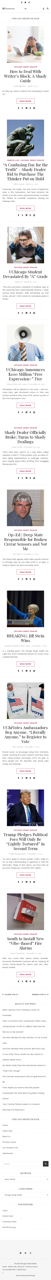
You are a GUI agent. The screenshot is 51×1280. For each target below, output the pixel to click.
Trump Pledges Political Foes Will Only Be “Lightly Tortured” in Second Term (25, 841)
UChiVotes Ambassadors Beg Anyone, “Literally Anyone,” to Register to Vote (25, 734)
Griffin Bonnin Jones (17, 854)
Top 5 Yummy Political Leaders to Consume (21, 1104)
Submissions (7, 1153)
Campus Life (13, 160)
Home (5, 1125)
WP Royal (31, 1275)
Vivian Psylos (11, 384)
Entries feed (7, 1216)
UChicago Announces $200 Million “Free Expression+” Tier (25, 374)
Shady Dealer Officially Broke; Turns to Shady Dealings (25, 437)
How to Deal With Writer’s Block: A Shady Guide (25, 76)
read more (25, 101)
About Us (6, 1136)
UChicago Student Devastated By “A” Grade (25, 274)
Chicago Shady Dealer (25, 67)
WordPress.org (9, 1227)
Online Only (7, 1131)
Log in (5, 1210)
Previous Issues (9, 1142)
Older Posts (11, 994)
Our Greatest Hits (10, 1147)
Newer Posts (39, 994)
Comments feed (9, 1221)
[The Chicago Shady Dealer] (10, 9)
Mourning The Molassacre (13, 1109)
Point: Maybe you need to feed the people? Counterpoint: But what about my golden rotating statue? (23, 1093)
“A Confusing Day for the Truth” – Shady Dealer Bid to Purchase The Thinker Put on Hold (25, 171)
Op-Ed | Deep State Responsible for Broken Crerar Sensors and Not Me (25, 541)
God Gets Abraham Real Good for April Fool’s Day (23, 1048)
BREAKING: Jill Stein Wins (25, 638)
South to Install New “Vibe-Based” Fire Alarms (25, 943)
